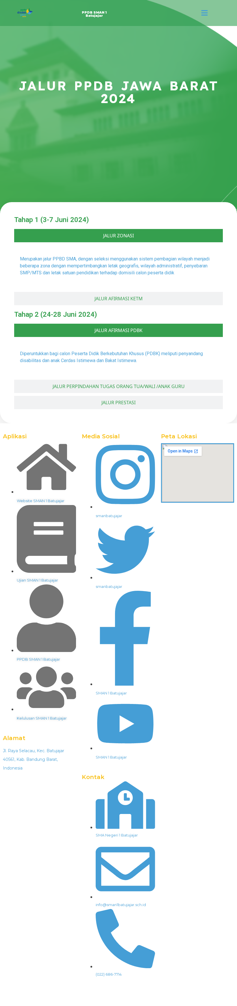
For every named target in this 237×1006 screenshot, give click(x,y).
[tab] (118, 235)
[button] (204, 13)
